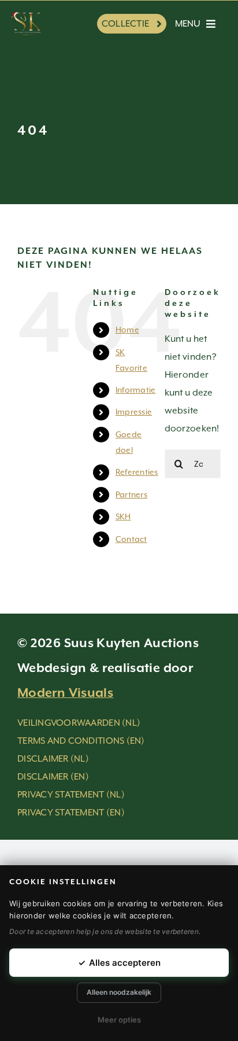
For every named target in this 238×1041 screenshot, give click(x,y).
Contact (131, 539)
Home (127, 329)
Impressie (134, 411)
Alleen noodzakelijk (119, 992)
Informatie (136, 389)
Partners (131, 494)
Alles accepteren (119, 962)
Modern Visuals (65, 693)
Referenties (137, 472)
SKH (123, 516)
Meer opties (119, 1019)
